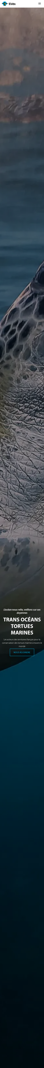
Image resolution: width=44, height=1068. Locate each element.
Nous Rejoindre (22, 652)
